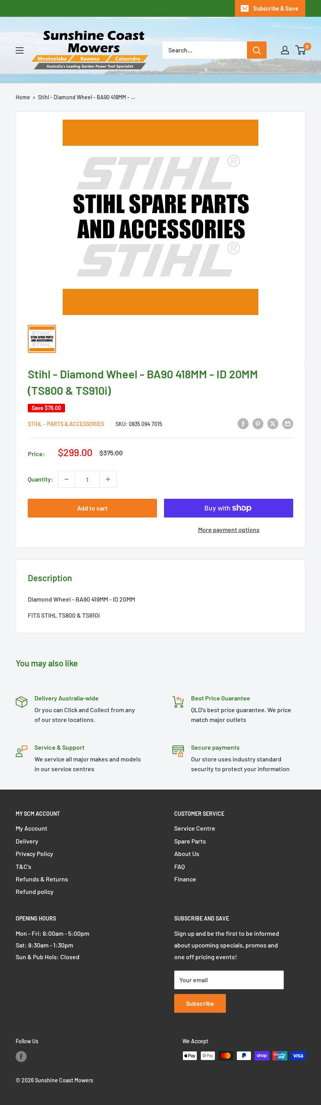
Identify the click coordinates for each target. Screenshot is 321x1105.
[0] (301, 50)
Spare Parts (190, 841)
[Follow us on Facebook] (21, 1056)
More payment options (229, 529)
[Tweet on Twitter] (272, 423)
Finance (185, 879)
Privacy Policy (34, 853)
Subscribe (200, 1003)
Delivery (27, 841)
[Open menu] (19, 50)
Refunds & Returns (42, 879)
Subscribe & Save (275, 8)
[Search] (257, 50)
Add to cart (92, 508)
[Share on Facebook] (243, 423)
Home (23, 97)
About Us (186, 853)
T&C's (23, 866)
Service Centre (194, 828)
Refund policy (35, 891)
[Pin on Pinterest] (257, 423)
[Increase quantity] (108, 479)
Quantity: (40, 479)
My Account (31, 828)
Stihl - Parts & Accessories (66, 424)
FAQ (179, 866)
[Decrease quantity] (66, 479)
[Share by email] (287, 423)
